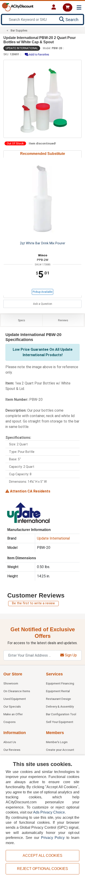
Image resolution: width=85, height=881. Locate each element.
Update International (22, 48)
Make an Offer (13, 714)
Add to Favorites (38, 54)
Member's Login (57, 742)
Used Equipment (14, 699)
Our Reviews (11, 749)
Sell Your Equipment (59, 722)
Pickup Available (42, 291)
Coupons (9, 722)
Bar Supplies (19, 30)
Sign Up (70, 655)
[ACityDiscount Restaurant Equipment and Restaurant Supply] (17, 7)
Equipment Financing (60, 683)
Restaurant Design (58, 699)
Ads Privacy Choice (49, 812)
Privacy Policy (53, 838)
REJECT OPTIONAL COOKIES (42, 869)
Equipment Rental (58, 691)
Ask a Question (42, 303)
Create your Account (60, 749)
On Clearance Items (16, 691)
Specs (21, 320)
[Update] (28, 512)
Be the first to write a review (33, 603)
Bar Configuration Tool (61, 714)
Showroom (10, 683)
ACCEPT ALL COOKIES (42, 855)
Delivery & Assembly (60, 706)
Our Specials (12, 706)
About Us (9, 742)
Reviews (63, 320)
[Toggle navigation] (79, 7)
